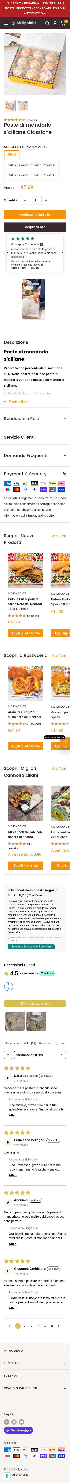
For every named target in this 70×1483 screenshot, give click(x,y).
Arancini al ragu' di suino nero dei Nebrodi (24, 715)
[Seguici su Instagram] (14, 1421)
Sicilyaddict (17, 593)
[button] (13, 119)
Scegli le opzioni (26, 865)
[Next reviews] (62, 253)
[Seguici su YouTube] (21, 1421)
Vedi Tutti (59, 536)
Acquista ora (35, 227)
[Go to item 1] (15, 1021)
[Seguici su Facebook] (6, 1421)
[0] (62, 23)
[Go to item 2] (36, 1021)
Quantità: (11, 200)
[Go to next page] (59, 1326)
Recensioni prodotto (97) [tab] (20, 1043)
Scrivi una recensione (35, 1003)
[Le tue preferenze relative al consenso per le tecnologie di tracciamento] (6, 1476)
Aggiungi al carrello (35, 214)
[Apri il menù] (6, 23)
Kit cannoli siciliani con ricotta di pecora (25, 834)
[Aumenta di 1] (46, 200)
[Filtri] (8, 1055)
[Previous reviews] (7, 253)
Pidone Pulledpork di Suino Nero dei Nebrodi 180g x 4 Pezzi (25, 604)
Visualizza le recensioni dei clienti (31, 946)
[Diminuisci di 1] (25, 200)
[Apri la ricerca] (47, 23)
